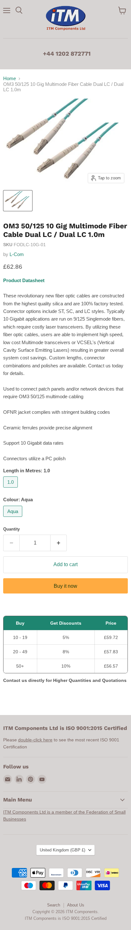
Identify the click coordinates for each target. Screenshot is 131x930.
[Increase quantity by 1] (59, 543)
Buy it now (65, 586)
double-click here (35, 739)
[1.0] (11, 489)
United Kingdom (62, 850)
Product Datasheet (24, 280)
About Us (75, 905)
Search (53, 905)
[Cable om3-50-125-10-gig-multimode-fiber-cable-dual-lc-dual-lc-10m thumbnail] (17, 201)
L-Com (17, 254)
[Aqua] (13, 518)
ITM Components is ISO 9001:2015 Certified (66, 918)
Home (9, 78)
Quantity (11, 529)
